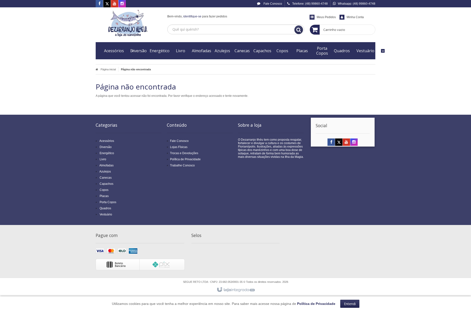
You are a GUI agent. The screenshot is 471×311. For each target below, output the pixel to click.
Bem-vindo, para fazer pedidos (197, 16)
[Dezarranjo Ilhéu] (128, 23)
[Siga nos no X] (107, 4)
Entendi (350, 303)
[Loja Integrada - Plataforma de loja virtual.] (236, 290)
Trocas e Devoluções (184, 153)
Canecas (106, 177)
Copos (104, 190)
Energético (107, 153)
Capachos (106, 184)
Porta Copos (108, 202)
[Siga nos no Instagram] (122, 4)
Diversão (106, 147)
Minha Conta (355, 17)
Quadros (105, 208)
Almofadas (106, 165)
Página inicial (108, 69)
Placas (104, 196)
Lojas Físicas (178, 147)
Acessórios (106, 141)
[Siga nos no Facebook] (99, 4)
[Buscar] (298, 29)
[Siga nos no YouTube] (346, 142)
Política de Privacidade (185, 159)
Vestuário (106, 214)
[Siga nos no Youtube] (114, 4)
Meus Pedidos (326, 17)
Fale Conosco (272, 3)
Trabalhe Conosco (182, 165)
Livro (103, 159)
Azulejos (105, 171)
